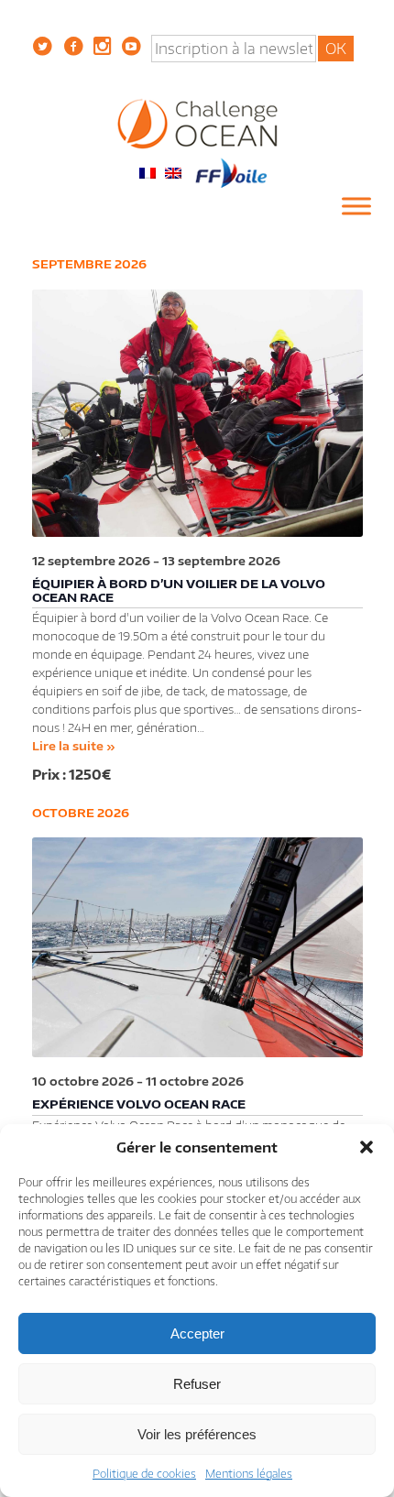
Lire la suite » (73, 745)
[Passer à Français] (147, 172)
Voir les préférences (197, 1434)
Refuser (197, 1384)
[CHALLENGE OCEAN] (197, 122)
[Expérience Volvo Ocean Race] (197, 947)
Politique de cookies (144, 1474)
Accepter (197, 1333)
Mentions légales (248, 1474)
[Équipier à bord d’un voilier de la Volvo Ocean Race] (197, 414)
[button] (366, 1147)
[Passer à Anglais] (173, 172)
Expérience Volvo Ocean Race (139, 1104)
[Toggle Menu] (356, 206)
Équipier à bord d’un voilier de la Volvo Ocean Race (178, 590)
